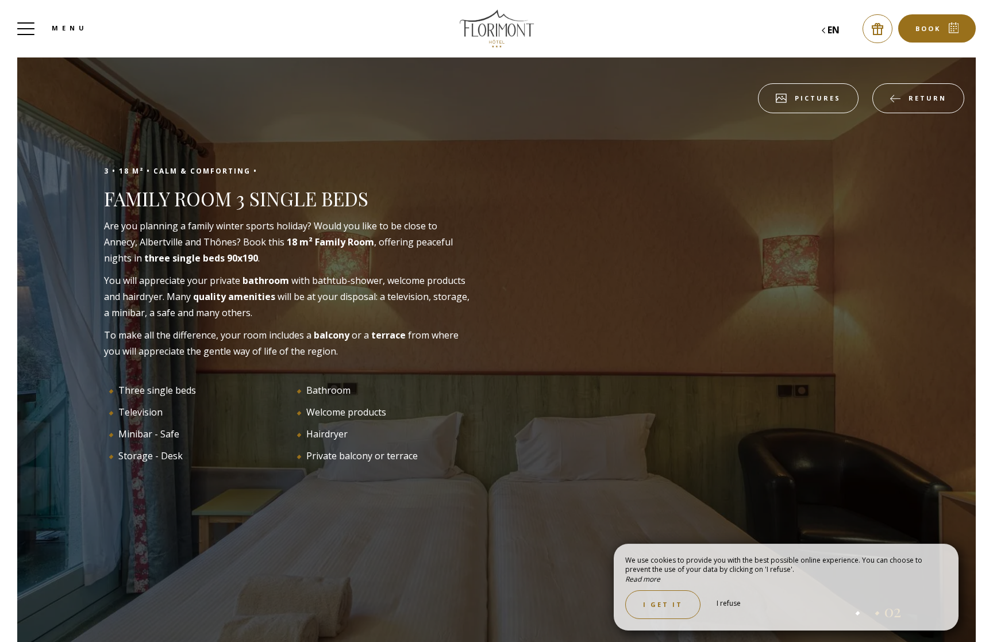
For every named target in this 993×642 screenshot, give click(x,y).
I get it (663, 604)
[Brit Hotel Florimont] (496, 29)
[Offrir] (877, 28)
